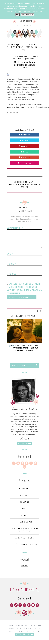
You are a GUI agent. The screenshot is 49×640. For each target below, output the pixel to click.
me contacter (24, 443)
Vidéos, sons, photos (24, 544)
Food (24, 515)
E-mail (11, 263)
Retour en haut (23, 634)
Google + (25, 158)
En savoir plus (27, 15)
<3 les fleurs (24, 522)
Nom (10, 253)
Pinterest (25, 146)
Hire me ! (24, 565)
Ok (17, 15)
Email (25, 152)
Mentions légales (30, 631)
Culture (17, 59)
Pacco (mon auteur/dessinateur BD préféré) (24, 184)
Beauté (24, 495)
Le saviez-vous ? (25, 538)
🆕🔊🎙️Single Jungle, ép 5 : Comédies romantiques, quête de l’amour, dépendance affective (25, 347)
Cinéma (34, 56)
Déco (24, 508)
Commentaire (15, 227)
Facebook (25, 135)
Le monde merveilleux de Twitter (25, 529)
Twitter (25, 141)
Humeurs (24, 488)
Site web (11, 273)
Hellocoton (25, 163)
